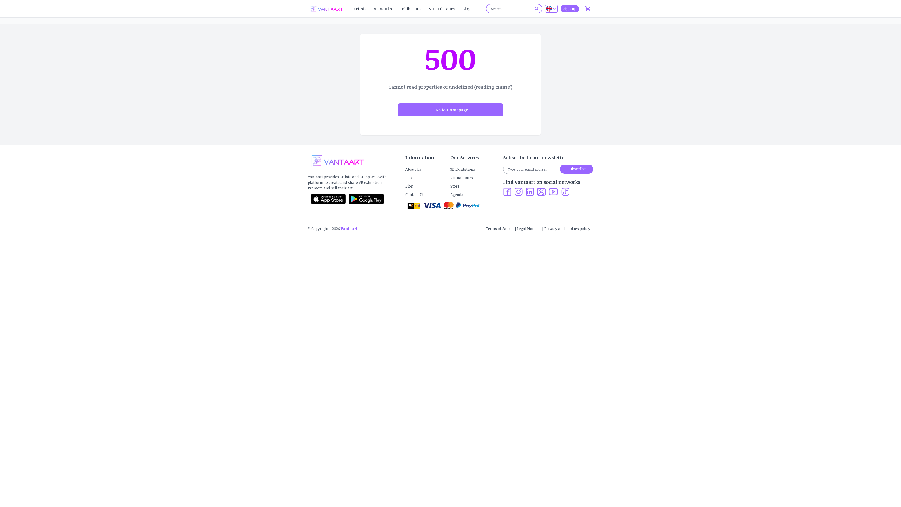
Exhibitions (410, 9)
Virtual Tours (442, 9)
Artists (359, 9)
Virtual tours (461, 177)
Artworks (383, 9)
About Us (413, 169)
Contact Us (414, 194)
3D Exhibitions (462, 169)
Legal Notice (527, 228)
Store (454, 186)
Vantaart (349, 228)
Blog (466, 9)
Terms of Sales (498, 228)
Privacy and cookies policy (567, 228)
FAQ (408, 177)
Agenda (456, 194)
